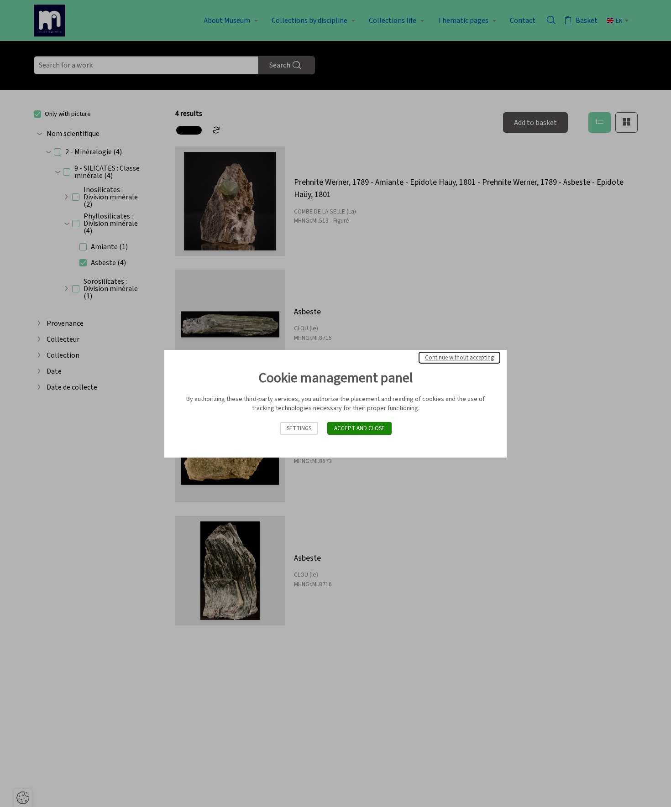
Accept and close (359, 428)
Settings (299, 428)
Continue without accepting (459, 358)
